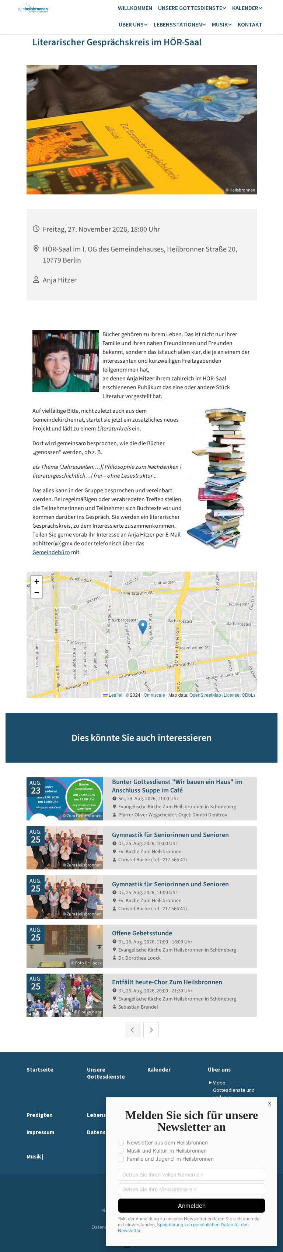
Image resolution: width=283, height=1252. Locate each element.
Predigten (40, 1114)
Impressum (40, 1132)
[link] (192, 8)
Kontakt (250, 24)
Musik (220, 24)
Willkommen (135, 7)
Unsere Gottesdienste (190, 7)
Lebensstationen (178, 24)
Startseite (40, 1069)
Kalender (245, 7)
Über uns (131, 24)
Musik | (35, 1156)
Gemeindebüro (51, 552)
